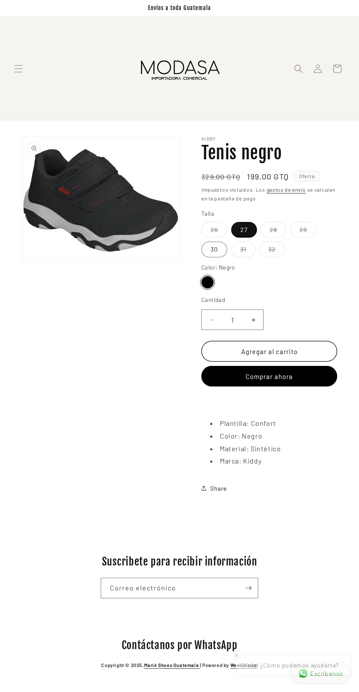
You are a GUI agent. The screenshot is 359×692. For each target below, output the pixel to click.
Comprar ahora (269, 376)
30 (214, 249)
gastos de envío (286, 189)
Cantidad (213, 299)
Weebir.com (244, 665)
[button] (18, 68)
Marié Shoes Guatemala (172, 665)
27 (244, 229)
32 (276, 251)
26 (219, 231)
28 (278, 231)
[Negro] (207, 282)
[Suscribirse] (248, 588)
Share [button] (218, 488)
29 (307, 231)
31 (248, 251)
